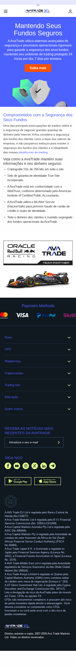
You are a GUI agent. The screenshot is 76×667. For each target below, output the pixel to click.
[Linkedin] (43, 465)
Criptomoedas (14, 373)
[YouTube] (17, 465)
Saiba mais (38, 68)
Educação (11, 397)
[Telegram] (52, 465)
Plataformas (13, 361)
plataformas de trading (33, 152)
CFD (8, 349)
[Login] (70, 11)
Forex (8, 337)
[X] (34, 465)
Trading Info (12, 385)
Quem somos (14, 409)
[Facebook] (8, 465)
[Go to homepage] (17, 626)
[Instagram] (25, 465)
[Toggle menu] (5, 11)
